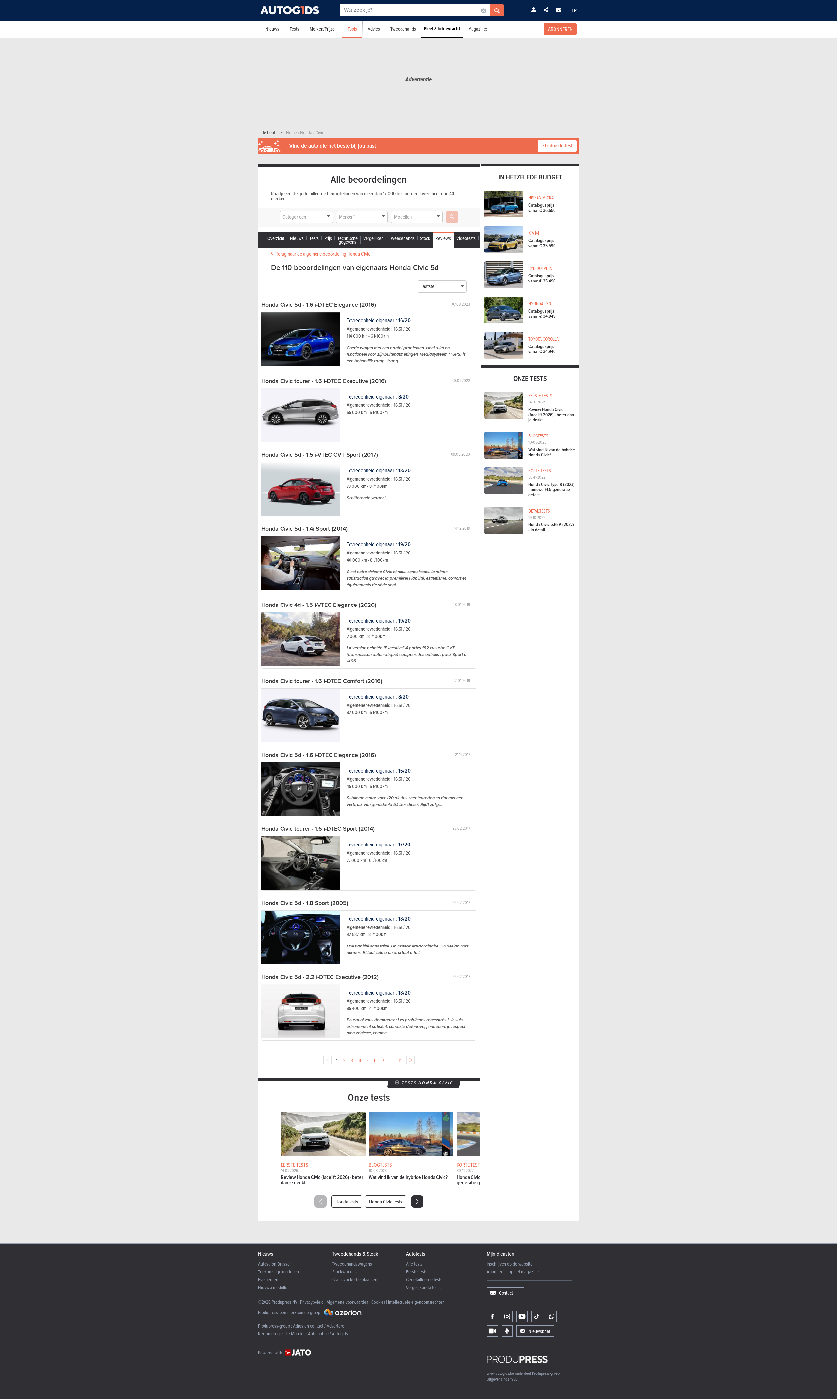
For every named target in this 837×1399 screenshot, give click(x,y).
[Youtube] (522, 1316)
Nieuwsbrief (539, 1331)
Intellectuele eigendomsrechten (416, 1302)
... (391, 1060)
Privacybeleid (312, 1302)
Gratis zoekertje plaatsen (354, 1279)
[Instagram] (507, 1316)
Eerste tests (416, 1271)
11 (400, 1060)
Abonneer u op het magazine (513, 1271)
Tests (294, 29)
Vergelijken (373, 238)
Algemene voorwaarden (347, 1302)
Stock (425, 238)
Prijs (328, 238)
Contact (506, 1292)
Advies (374, 29)
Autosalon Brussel (274, 1263)
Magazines (478, 29)
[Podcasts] (507, 1331)
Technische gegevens (347, 240)
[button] (417, 1201)
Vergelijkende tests (423, 1287)
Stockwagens (344, 1271)
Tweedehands (403, 29)
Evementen (268, 1279)
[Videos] (492, 1331)
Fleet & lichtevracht (442, 28)
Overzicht (275, 238)
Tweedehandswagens (352, 1263)
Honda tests (346, 1201)
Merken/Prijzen (323, 29)
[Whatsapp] (551, 1316)
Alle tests (414, 1263)
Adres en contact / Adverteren (320, 1325)
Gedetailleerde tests (424, 1279)
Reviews (443, 238)
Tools (352, 29)
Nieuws (272, 29)
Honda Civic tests (385, 1201)
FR (574, 10)
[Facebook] (492, 1316)
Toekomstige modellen (278, 1271)
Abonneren (560, 29)
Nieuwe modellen (274, 1287)
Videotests (466, 238)
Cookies (378, 1302)
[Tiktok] (536, 1316)
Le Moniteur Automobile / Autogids (317, 1333)
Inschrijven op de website (510, 1263)
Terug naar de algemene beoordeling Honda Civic (323, 253)
